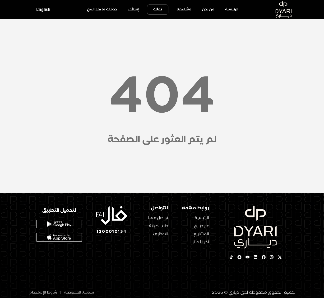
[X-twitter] (280, 257)
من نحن (208, 9)
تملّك (157, 9)
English (43, 9)
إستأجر (133, 9)
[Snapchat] (239, 257)
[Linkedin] (255, 257)
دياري (234, 292)
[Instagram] (272, 257)
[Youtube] (247, 257)
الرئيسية (231, 9)
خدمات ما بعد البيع (102, 9)
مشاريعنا (184, 9)
